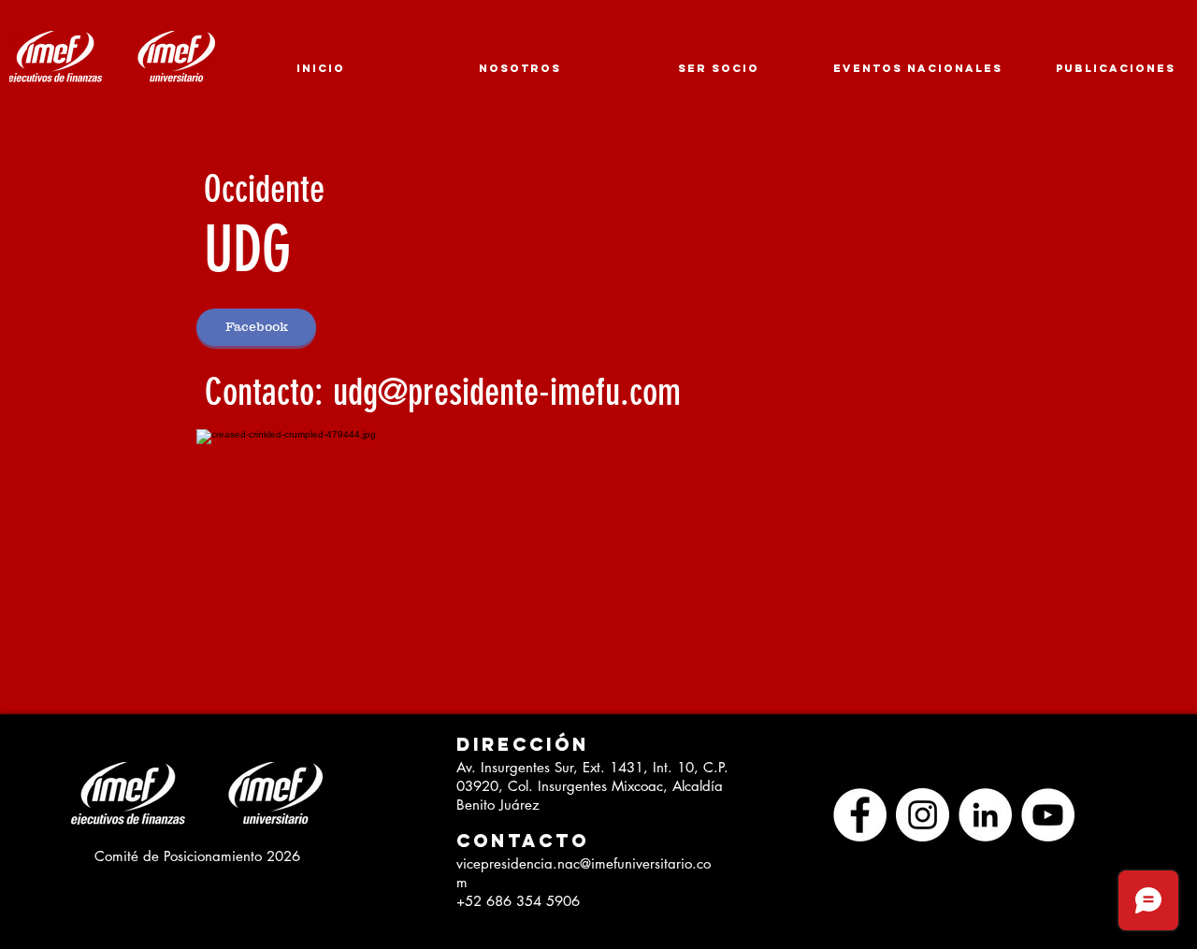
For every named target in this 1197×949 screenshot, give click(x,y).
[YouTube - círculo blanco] (1047, 814)
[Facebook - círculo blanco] (860, 814)
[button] (515, 744)
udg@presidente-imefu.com (507, 392)
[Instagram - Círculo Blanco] (922, 814)
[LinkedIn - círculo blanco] (985, 814)
